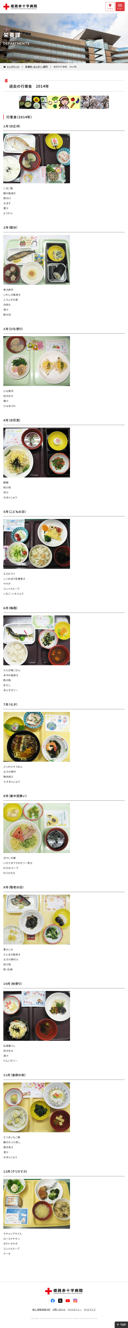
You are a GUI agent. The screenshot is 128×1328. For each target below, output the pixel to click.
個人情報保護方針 (41, 1309)
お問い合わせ (59, 1309)
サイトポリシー (75, 1309)
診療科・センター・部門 (36, 66)
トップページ (13, 66)
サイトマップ (90, 1309)
